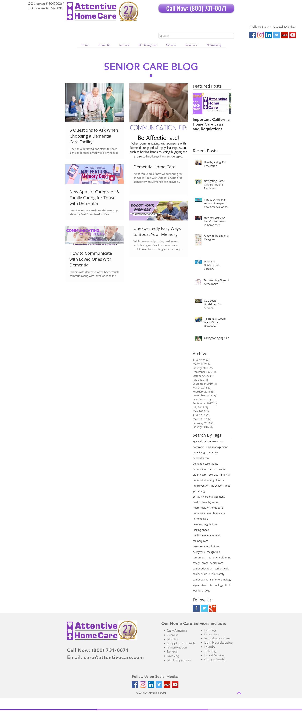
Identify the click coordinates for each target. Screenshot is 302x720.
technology (216, 585)
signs (196, 585)
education (220, 469)
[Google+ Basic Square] (212, 608)
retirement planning (219, 557)
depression (199, 469)
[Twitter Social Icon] (276, 35)
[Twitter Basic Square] (204, 608)
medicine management (206, 535)
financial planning (203, 480)
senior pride (200, 574)
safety (196, 563)
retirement (199, 557)
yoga (207, 590)
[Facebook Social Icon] (252, 35)
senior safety (216, 574)
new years (199, 552)
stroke (204, 585)
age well (197, 441)
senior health (222, 568)
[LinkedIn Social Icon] (268, 35)
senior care (216, 563)
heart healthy (200, 507)
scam (205, 563)
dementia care (201, 458)
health (196, 502)
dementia (212, 452)
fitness (220, 480)
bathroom (198, 447)
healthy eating (210, 502)
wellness (198, 590)
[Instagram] (260, 35)
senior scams (200, 579)
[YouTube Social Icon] (292, 35)
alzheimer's (211, 441)
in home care (200, 518)
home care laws (202, 513)
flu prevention (201, 485)
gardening (199, 491)
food (228, 485)
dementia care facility (205, 463)
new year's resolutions (206, 546)
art (222, 441)
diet (210, 469)
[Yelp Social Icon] (284, 35)
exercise (213, 474)
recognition (213, 552)
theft (228, 585)
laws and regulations (205, 524)
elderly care (200, 474)
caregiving (199, 452)
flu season (217, 485)
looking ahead (201, 530)
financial (225, 474)
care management (217, 447)
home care (217, 507)
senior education (203, 568)
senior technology (220, 579)
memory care (200, 541)
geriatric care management (209, 496)
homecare (219, 513)
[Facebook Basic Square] (196, 608)
